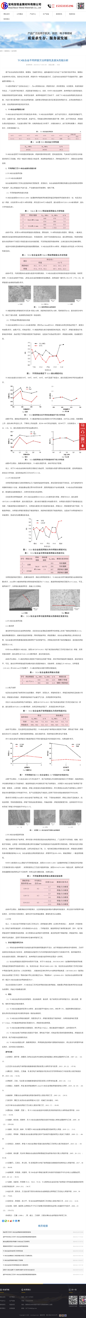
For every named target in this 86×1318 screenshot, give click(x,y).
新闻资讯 (59, 14)
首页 (1, 51)
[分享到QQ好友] (19, 1221)
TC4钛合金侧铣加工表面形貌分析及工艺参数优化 (17, 1255)
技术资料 (14, 51)
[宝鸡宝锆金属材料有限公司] (20, 5)
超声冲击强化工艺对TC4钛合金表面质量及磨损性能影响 (19, 1237)
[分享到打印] (16, 1221)
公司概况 (20, 14)
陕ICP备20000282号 (52, 1315)
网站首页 (7, 14)
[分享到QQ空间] (8, 1221)
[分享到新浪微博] (11, 1221)
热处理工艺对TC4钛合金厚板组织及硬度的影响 (17, 1232)
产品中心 (33, 14)
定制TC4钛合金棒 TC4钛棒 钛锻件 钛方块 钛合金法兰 (19, 1270)
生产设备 (46, 14)
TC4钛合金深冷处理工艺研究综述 (13, 1251)
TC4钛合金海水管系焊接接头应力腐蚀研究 (15, 1265)
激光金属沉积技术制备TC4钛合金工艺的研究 (16, 1241)
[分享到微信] (6, 1221)
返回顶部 (82, 448)
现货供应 (72, 14)
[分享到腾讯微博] (14, 1221)
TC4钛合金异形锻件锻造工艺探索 (13, 1260)
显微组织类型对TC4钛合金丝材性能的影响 (15, 1246)
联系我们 (7, 19)
